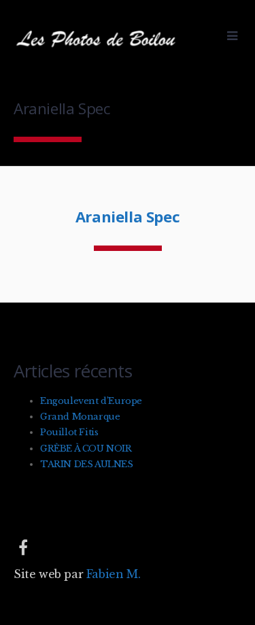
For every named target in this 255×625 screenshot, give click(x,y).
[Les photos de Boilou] (99, 54)
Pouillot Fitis (69, 432)
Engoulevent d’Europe (91, 401)
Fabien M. (113, 574)
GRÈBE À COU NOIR (86, 448)
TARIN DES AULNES (86, 464)
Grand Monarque (80, 416)
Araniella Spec (127, 216)
